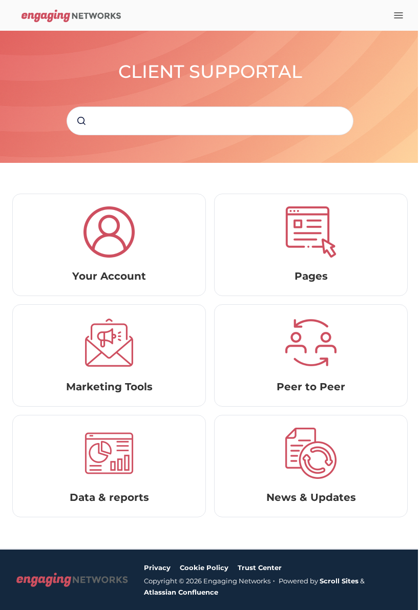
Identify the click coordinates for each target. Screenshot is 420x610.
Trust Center (260, 567)
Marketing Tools (109, 387)
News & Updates (311, 497)
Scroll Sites (339, 581)
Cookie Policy (204, 567)
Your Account (109, 276)
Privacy (157, 567)
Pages (311, 276)
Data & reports (109, 497)
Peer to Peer (311, 387)
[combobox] (210, 121)
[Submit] (81, 121)
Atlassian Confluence (181, 592)
